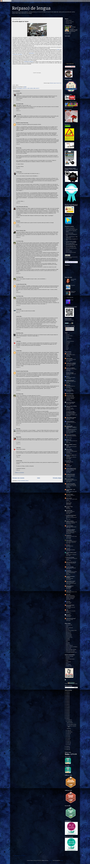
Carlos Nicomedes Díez (21, 206)
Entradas (68, 328)
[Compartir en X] (15, 85)
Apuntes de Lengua (70, 372)
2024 (67, 695)
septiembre (69, 731)
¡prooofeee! (68, 614)
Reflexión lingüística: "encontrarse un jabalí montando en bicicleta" (71, 451)
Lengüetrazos (68, 535)
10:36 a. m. (18, 99)
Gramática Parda (69, 506)
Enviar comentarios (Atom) (23, 480)
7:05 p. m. (18, 456)
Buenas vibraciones (69, 627)
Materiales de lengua (69, 656)
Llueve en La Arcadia (70, 557)
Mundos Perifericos (69, 645)
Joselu (17, 114)
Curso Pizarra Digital (69, 233)
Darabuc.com (68, 439)
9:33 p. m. (18, 470)
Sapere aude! (68, 590)
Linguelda (68, 548)
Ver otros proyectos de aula (71, 252)
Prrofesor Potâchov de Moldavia (71, 646)
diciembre (69, 719)
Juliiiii (17, 341)
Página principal (69, 20)
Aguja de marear (69, 358)
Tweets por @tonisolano (69, 320)
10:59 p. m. (18, 280)
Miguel (17, 436)
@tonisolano (31, 53)
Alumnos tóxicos (70, 722)
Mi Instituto (68, 249)
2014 (67, 710)
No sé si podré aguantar (73, 280)
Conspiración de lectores (71, 434)
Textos (67, 349)
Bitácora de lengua (69, 393)
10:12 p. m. (18, 226)
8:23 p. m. (18, 217)
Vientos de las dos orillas (70, 650)
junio (68, 736)
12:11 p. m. (18, 433)
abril (68, 739)
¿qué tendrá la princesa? (71, 618)
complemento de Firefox (17, 54)
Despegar (67, 507)
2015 (67, 709)
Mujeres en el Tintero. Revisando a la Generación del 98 (71, 517)
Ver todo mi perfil (68, 33)
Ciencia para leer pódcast (70, 549)
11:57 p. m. (18, 305)
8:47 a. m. (18, 424)
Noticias (67, 348)
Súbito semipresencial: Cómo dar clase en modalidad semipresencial (71, 470)
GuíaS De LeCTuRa (69, 619)
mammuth (50, 860)
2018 (67, 704)
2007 (67, 747)
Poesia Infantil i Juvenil (70, 581)
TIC (66, 339)
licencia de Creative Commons (71, 257)
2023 (67, 696)
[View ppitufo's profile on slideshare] (72, 323)
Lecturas (67, 337)
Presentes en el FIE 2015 (70, 495)
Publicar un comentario (19, 472)
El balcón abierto (69, 635)
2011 (67, 715)
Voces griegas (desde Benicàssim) (70, 606)
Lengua (67, 345)
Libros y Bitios (69, 540)
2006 (67, 749)
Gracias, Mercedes (69, 297)
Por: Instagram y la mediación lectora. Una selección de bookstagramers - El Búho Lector (71, 413)
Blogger (61, 860)
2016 (67, 707)
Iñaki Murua (18, 333)
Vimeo (76, 683)
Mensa (67, 663)
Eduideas (68, 464)
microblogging (19, 88)
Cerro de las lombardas (70, 402)
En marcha (73, 285)
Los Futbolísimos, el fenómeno (71, 554)
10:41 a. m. (18, 443)
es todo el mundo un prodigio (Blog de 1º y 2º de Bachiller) (71, 242)
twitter (34, 88)
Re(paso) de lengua (31, 8)
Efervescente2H (69, 634)
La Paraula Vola (69, 510)
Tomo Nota (68, 594)
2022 (67, 698)
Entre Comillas (69, 498)
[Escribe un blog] (14, 85)
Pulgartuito (69, 728)
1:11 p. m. (18, 144)
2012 (67, 713)
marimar (18, 316)
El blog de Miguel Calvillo (71, 468)
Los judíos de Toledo (69, 578)
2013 (67, 712)
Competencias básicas (70, 341)
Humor (67, 346)
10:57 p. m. (18, 273)
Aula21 (67, 626)
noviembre (69, 721)
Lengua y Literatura (70, 521)
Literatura (67, 343)
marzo (68, 741)
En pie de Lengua (69, 494)
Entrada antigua (57, 478)
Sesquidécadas (68, 338)
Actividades (68, 342)
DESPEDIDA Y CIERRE (70, 418)
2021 (67, 699)
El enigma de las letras (70, 474)
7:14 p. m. (18, 346)
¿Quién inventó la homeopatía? (71, 446)
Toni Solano (18, 103)
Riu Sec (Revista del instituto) (71, 248)
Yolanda (18, 350)
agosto (68, 733)
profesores (25, 88)
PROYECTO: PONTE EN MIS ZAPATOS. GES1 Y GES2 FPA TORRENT (71, 485)
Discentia (67, 629)
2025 (67, 693)
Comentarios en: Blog (70, 411)
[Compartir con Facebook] (16, 85)
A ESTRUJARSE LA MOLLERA (71, 491)
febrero (68, 742)
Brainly (67, 660)
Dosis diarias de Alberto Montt (71, 630)
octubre (68, 730)
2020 (67, 701)
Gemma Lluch (69, 502)
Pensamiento (68, 588)
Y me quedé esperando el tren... (71, 652)
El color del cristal (69, 637)
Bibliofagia (68, 385)
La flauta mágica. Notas (70, 403)
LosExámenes (68, 661)
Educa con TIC (68, 631)
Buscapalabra (68, 664)
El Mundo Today (69, 665)
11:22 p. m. (18, 292)
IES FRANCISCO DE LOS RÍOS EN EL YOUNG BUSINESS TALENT (71, 572)
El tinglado (68, 638)
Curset (72, 299)
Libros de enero (68, 615)
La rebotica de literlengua (71, 515)
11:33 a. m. (18, 118)
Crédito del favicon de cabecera (19, 855)
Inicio (38, 478)
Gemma (17, 309)
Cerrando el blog (69, 465)
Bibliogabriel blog (69, 389)
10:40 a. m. (18, 110)
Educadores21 (68, 633)
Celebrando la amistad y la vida (71, 591)
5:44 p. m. (18, 168)
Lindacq (18, 93)
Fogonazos (68, 639)
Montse (17, 147)
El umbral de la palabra (70, 483)
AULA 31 (67, 376)
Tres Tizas (68, 601)
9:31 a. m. (18, 312)
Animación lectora (69, 335)
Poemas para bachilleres (73, 292)
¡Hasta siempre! (68, 602)
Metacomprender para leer (71, 562)
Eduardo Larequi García (21, 122)
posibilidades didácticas (28, 61)
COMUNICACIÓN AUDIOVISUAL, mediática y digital (71, 427)
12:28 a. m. (18, 367)
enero (68, 744)
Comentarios (68, 329)
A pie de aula (68, 353)
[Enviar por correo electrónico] (13, 85)
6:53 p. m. (18, 202)
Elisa (17, 428)
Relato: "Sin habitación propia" (71, 526)
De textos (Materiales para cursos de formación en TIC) (71, 246)
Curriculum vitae (69, 23)
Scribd (70, 323)
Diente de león (69, 449)
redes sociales (30, 88)
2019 (67, 702)
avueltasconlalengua (70, 380)
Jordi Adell (68, 642)
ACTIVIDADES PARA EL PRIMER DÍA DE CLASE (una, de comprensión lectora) (71, 531)
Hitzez (67, 641)
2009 (67, 718)
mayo (68, 738)
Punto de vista (68, 648)
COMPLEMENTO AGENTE (71, 417)
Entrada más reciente (18, 478)
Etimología (68, 657)
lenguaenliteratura (69, 525)
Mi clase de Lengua (70, 566)
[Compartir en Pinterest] (17, 85)
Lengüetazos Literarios (70, 529)
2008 (67, 746)
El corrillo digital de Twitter (21, 21)
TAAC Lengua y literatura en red (71, 229)
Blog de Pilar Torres (70, 395)
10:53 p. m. (18, 237)
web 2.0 (37, 88)
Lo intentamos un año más (70, 607)
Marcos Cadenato (20, 230)
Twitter (58, 49)
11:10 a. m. (18, 329)
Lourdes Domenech (20, 284)
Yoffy (67, 609)
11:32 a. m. (18, 337)
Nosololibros (68, 570)
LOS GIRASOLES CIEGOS (70, 377)
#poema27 (68, 334)
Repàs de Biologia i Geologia (71, 649)
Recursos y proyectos (70, 21)
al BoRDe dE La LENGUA (71, 363)
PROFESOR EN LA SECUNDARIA (69, 587)
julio (68, 735)
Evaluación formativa (69, 461)
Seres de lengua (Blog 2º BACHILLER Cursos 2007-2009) (71, 244)
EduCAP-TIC (68, 460)
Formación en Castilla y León (71, 373)
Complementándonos (70, 421)
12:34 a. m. (18, 390)
